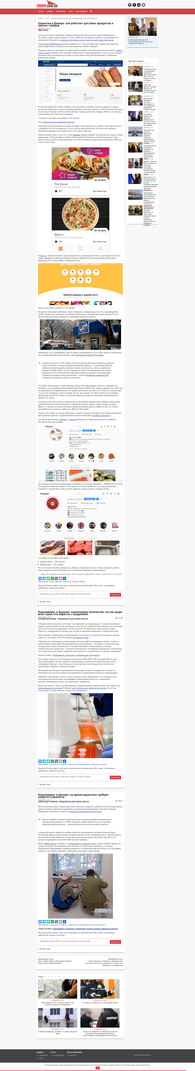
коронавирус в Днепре (79, 843)
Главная (40, 18)
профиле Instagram (101, 415)
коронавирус (84, 764)
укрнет (104, 764)
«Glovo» (43, 255)
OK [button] (98, 1068)
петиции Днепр (97, 924)
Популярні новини (136, 61)
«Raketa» (77, 134)
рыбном (63, 419)
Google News (143, 5)
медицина (95, 764)
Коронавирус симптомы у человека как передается (76, 655)
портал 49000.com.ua (52, 44)
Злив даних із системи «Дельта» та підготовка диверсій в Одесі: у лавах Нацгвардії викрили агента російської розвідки (150, 217)
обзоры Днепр (78, 581)
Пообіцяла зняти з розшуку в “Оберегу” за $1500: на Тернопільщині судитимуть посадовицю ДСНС (150, 152)
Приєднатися (115, 595)
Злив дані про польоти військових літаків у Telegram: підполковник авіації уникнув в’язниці (149, 136)
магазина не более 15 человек (90, 355)
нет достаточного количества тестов (89, 688)
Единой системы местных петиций (84, 811)
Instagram (130, 5)
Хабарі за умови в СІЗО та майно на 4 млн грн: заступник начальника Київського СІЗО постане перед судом (150, 167)
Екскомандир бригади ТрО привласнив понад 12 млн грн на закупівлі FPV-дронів (140, 41)
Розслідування (81, 11)
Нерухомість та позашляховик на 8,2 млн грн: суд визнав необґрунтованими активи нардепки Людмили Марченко (151, 183)
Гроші (70, 11)
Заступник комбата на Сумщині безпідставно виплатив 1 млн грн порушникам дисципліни (150, 119)
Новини (50, 11)
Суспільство (60, 11)
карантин (66, 581)
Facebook (134, 5)
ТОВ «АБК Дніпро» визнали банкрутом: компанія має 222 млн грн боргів (150, 88)
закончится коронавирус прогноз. (59, 122)
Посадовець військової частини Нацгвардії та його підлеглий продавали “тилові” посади (149, 103)
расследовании (67, 976)
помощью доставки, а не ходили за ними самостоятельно (86, 40)
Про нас (41, 11)
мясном (72, 419)
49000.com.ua (50, 843)
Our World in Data (80, 637)
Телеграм (139, 5)
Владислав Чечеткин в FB (97, 375)
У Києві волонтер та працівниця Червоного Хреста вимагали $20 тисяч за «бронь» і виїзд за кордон (150, 74)
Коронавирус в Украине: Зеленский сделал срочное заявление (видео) (85, 928)
